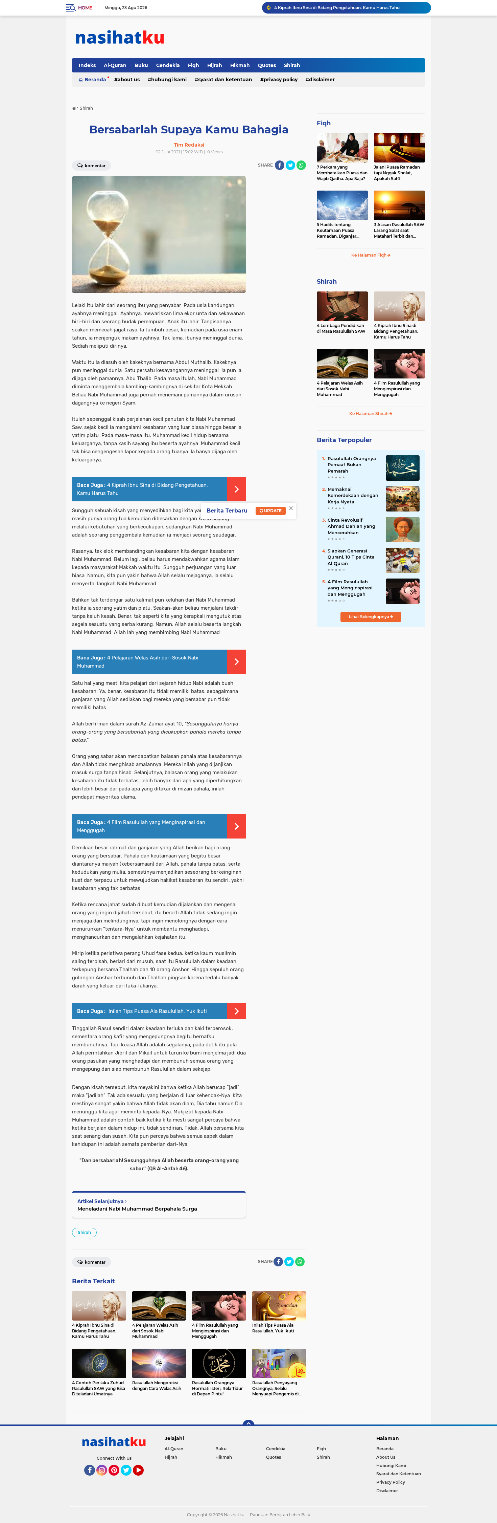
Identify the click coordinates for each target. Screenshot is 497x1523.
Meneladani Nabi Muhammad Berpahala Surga (137, 1208)
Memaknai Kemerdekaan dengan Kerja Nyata (353, 495)
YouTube (143, 1479)
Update (272, 510)
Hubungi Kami (169, 80)
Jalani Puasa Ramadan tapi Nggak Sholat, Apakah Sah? (397, 173)
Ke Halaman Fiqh (369, 255)
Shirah (292, 65)
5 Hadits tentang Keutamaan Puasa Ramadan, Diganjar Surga (336, 230)
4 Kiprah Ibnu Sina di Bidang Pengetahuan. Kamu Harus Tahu (396, 331)
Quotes (267, 65)
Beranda (95, 80)
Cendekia (168, 65)
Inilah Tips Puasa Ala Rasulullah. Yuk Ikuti (157, 1011)
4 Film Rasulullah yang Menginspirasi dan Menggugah (397, 388)
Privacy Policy (281, 80)
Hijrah (214, 65)
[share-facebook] (279, 165)
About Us (129, 80)
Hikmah (240, 65)
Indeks (87, 65)
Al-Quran (115, 65)
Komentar (94, 165)
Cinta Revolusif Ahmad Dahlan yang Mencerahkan (351, 526)
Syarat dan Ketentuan (225, 80)
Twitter (129, 1479)
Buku (141, 65)
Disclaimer (322, 80)
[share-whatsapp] (301, 165)
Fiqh (193, 65)
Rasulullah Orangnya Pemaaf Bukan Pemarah (352, 464)
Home (85, 8)
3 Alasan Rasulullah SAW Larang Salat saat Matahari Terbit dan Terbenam (399, 230)
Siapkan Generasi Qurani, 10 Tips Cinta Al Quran (351, 557)
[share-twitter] (290, 165)
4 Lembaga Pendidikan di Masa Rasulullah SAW (341, 328)
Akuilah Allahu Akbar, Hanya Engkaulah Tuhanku (324, 7)
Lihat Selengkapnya (369, 616)
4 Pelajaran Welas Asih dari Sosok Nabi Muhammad (340, 388)
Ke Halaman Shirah (369, 413)
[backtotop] (248, 1426)
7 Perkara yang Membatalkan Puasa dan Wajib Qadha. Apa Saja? (342, 173)
